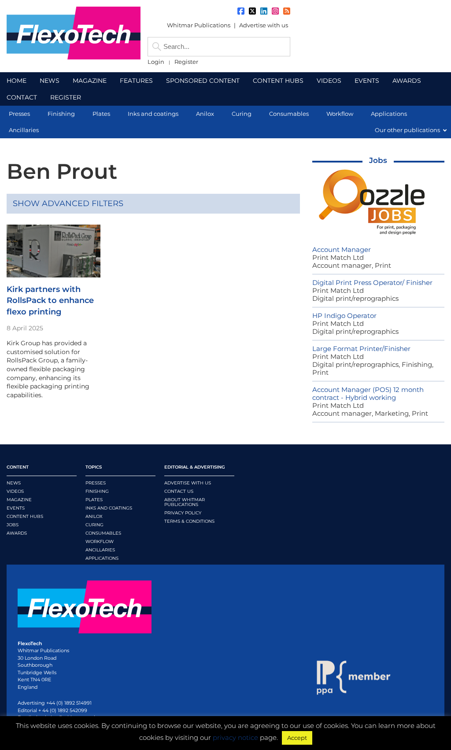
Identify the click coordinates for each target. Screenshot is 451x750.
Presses (95, 483)
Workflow (99, 541)
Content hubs (25, 516)
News (14, 483)
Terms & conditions (189, 521)
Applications (101, 558)
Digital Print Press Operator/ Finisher (372, 282)
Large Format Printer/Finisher (361, 348)
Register (186, 62)
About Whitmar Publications (184, 502)
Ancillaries (100, 550)
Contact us (178, 491)
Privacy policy (182, 513)
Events (16, 508)
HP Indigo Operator (344, 315)
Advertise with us (263, 25)
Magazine (19, 499)
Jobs (378, 160)
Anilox (94, 516)
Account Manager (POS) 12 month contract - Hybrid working (368, 393)
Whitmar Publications (198, 25)
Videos (15, 491)
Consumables (103, 533)
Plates (94, 499)
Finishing (97, 491)
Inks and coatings (108, 508)
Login (156, 62)
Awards (17, 533)
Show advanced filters (68, 203)
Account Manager (341, 249)
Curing (94, 525)
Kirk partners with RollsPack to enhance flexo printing (50, 300)
